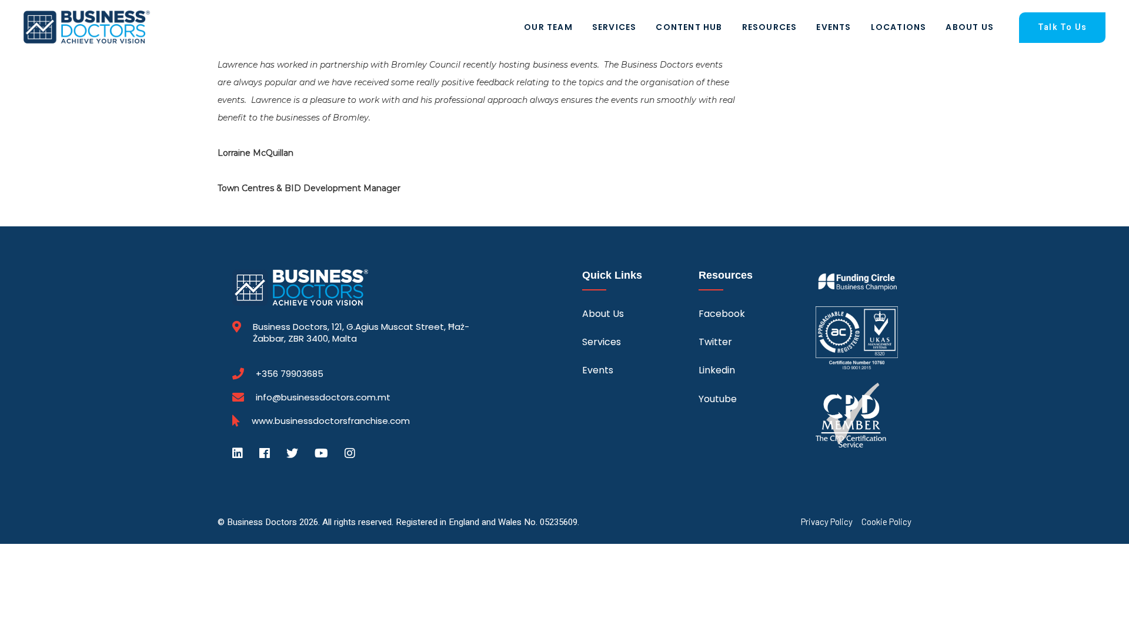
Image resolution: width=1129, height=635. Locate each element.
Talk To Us (1062, 27)
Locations (899, 27)
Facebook (722, 313)
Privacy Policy (827, 522)
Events (833, 27)
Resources (769, 27)
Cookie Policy (886, 522)
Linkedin (717, 370)
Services (614, 27)
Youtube (718, 399)
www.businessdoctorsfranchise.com (331, 421)
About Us (970, 27)
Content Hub (689, 27)
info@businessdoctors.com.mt (323, 397)
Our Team (548, 27)
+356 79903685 (289, 374)
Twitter (715, 342)
